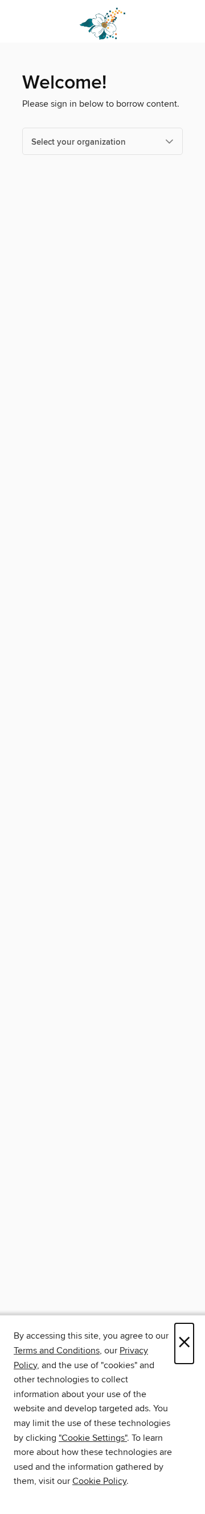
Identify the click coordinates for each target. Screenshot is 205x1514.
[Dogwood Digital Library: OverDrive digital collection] (102, 24)
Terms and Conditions (57, 1350)
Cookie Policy (99, 1481)
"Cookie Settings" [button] (93, 1438)
